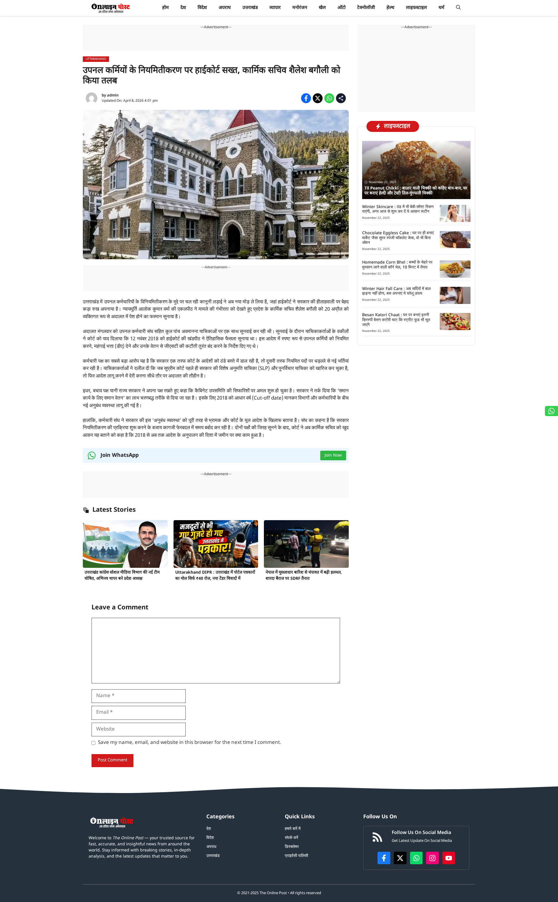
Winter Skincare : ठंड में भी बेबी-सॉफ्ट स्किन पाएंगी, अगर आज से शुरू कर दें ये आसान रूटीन (398, 209)
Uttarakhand (96, 59)
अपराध (225, 8)
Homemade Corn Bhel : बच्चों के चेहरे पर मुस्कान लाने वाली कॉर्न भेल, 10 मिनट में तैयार (397, 265)
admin (113, 95)
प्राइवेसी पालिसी (296, 856)
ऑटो (341, 8)
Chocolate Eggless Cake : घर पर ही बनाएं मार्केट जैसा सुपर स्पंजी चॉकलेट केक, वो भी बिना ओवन (398, 238)
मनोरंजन (299, 8)
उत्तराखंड (250, 8)
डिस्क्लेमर (292, 847)
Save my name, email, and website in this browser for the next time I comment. (189, 743)
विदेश (202, 8)
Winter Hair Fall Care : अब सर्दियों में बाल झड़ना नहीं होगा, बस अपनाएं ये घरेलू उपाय (396, 291)
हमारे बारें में (293, 829)
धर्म (441, 8)
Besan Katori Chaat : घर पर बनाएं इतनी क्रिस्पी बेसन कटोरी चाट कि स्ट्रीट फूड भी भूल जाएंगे (396, 320)
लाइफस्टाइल (416, 8)
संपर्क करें (291, 838)
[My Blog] (111, 8)
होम (165, 8)
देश (183, 8)
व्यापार (275, 8)
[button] (458, 8)
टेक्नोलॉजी (366, 8)
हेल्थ (390, 8)
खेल (322, 8)
